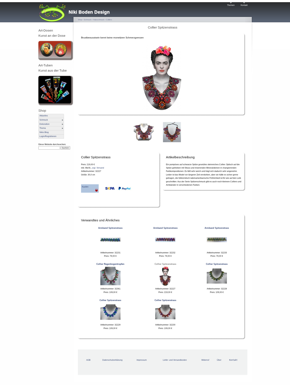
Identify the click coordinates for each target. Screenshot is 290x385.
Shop (80, 20)
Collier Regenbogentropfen (110, 264)
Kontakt (244, 5)
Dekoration (44, 124)
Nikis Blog (44, 132)
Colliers (109, 20)
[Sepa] (107, 189)
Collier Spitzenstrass (165, 264)
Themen (231, 5)
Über (219, 360)
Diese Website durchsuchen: (52, 144)
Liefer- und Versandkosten (175, 360)
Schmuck (43, 120)
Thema (42, 128)
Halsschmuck (98, 20)
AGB (88, 360)
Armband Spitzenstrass (110, 228)
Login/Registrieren (47, 136)
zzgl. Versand (98, 168)
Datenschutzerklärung (112, 360)
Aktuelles (43, 116)
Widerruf (205, 360)
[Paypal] (123, 189)
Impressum (142, 360)
